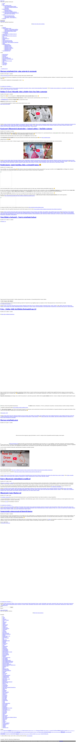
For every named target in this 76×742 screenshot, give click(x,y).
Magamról (4, 18)
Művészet (59, 124)
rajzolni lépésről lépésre (70, 213)
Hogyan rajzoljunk (16, 88)
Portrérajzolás (4, 37)
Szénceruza (4, 713)
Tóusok (3, 720)
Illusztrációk (21, 88)
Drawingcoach (4, 55)
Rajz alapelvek (26, 88)
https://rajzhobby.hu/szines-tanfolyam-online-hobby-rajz (32, 471)
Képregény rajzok (5, 668)
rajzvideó (39, 476)
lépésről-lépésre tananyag (12, 213)
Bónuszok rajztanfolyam (27, 211)
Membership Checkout (8, 47)
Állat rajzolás (9, 305)
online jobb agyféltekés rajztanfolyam (26, 213)
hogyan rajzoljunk (57, 88)
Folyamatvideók (22, 124)
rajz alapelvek (64, 88)
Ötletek (29, 489)
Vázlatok (30, 125)
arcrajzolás (71, 475)
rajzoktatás (61, 213)
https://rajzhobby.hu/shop (46, 137)
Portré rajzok (45, 213)
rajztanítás (8, 508)
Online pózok (4, 688)
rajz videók (63, 507)
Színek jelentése (5, 715)
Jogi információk (5, 32)
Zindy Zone (4, 64)
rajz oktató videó (69, 88)
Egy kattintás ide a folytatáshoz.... (6, 86)
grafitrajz (60, 125)
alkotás (37, 125)
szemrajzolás (44, 604)
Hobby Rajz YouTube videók (30, 124)
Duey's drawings (5, 57)
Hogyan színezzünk (50, 160)
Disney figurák (20, 730)
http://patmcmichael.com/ (6, 58)
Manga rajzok (6, 732)
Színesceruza (62, 161)
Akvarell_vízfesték (7, 160)
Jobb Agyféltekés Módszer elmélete (10, 6)
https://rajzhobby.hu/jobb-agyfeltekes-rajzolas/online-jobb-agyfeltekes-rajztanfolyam (48, 209)
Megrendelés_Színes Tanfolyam (10, 13)
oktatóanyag (17, 476)
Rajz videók (26, 161)
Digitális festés (4, 636)
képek (51, 124)
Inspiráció (48, 124)
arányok (17, 730)
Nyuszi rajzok (4, 684)
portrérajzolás (53, 213)
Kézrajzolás (7, 212)
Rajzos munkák (5, 704)
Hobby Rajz (2, 0)
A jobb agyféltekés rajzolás (6, 5)
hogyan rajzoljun (6, 306)
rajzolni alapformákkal (39, 306)
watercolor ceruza (5, 727)
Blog (3, 4)
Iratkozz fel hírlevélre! (4, 610)
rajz (60, 88)
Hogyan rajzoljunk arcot (9, 420)
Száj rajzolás (4, 710)
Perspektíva (4, 691)
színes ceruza (16, 508)
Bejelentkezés (2, 21)
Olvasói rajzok (4, 686)
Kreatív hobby (54, 124)
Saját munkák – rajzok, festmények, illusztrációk (10, 42)
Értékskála (4, 642)
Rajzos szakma (4, 705)
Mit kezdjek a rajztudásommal (7, 681)
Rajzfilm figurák (5, 700)
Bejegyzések (6, 88)
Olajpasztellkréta (5, 685)
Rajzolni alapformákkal (38, 88)
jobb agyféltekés (45, 211)
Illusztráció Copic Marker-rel (10, 493)
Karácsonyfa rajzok (65, 160)
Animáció (4, 626)
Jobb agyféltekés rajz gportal (7, 60)
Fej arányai (10, 88)
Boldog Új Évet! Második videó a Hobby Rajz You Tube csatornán (23, 92)
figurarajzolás (21, 506)
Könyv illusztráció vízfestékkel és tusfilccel (15, 479)
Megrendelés (7, 8)
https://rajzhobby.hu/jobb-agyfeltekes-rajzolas (36, 207)
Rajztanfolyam (45, 212)
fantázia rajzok (56, 125)
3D (3, 616)
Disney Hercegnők (5, 637)
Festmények (32, 160)
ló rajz (3, 732)
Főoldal (3, 3)
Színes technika (57, 162)
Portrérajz (62, 124)
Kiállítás (3, 672)
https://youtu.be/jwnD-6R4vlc (5, 104)
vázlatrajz (47, 476)
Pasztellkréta (4, 690)
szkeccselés (43, 476)
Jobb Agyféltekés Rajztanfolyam (62, 211)
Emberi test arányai (25, 730)
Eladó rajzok (4, 639)
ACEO (3, 617)
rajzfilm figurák (53, 732)
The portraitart (4, 63)
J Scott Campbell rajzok (6, 657)
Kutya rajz (34, 305)
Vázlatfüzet (27, 125)
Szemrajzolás (54, 603)
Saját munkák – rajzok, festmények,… (11, 17)
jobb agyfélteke (39, 211)
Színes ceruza (52, 161)
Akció (3, 618)
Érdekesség (17, 124)
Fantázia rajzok (4, 643)
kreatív (71, 125)
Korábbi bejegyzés (4, 68)
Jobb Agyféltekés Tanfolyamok (64, 415)
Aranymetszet (4, 629)
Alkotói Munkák (5, 624)
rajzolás (32, 88)
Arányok (8, 475)
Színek (48, 161)
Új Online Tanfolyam (56, 212)
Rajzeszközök (5, 125)
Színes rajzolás (56, 161)
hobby (67, 212)
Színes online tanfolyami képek (10, 16)
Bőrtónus (12, 506)
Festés (23, 160)
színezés (26, 508)
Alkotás (5, 124)
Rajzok (30, 88)
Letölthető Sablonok (5, 677)
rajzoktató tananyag (32, 476)
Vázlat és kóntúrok (22, 125)
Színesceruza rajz (21, 508)
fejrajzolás (52, 88)
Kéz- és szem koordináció (6, 670)
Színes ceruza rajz (52, 162)
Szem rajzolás (49, 603)
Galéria (3, 14)
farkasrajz (2, 306)
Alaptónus (4, 622)
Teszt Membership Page (6, 50)
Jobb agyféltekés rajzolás (53, 211)
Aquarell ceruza (5, 627)
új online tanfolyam (13, 214)
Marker (47, 507)
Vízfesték (65, 161)
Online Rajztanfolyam (36, 213)
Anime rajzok (40, 125)
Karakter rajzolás (25, 162)
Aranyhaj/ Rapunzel (5, 628)
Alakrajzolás (5, 730)
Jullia (3, 61)
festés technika (11, 162)
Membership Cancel (8, 46)
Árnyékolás (9, 124)
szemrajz (39, 604)
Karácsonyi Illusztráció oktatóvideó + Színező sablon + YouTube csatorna (26, 129)
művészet (32, 162)
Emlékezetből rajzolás (6, 640)
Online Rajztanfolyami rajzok (9, 15)
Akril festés (6, 488)
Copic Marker (21, 507)
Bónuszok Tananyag (5, 9)
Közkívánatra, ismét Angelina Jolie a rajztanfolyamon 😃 (20, 165)
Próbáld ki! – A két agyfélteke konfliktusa (11, 29)
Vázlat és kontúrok (70, 306)
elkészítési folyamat (46, 125)
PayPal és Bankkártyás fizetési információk (9, 35)
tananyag (29, 508)
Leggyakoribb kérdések (6, 675)
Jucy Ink (6, 501)
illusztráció (64, 125)
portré (41, 213)
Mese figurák (7, 161)
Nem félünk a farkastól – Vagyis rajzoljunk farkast (18, 217)
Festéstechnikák (27, 160)
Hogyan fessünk (37, 160)
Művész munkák (5, 682)
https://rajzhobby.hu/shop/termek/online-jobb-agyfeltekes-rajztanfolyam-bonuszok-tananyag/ (20, 195)
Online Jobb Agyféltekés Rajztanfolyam (11, 7)
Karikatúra (4, 666)
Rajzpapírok (4, 706)
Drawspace (4, 56)
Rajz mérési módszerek (58, 732)
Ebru (3, 638)
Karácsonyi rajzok (71, 160)
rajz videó (59, 507)
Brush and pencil (5, 54)
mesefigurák (10, 732)
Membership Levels (8, 49)
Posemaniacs (4, 62)
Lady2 (49, 519)
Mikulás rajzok (12, 161)
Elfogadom (61, 741)
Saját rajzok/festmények (42, 161)
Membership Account (6, 44)
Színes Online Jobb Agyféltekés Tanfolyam (12, 12)
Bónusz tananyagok (19, 211)
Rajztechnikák (44, 88)
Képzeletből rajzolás (28, 475)
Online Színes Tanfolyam (18, 471)
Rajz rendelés (4, 697)
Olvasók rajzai (4, 34)
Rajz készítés (71, 124)
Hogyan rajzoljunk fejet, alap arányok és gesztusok (18, 71)
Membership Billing (8, 45)
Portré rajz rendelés (5, 692)
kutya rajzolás (12, 306)
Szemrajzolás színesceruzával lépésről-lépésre (16, 511)
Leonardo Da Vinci (5, 676)
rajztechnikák (44, 162)
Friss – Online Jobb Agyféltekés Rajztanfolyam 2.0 (18, 309)
